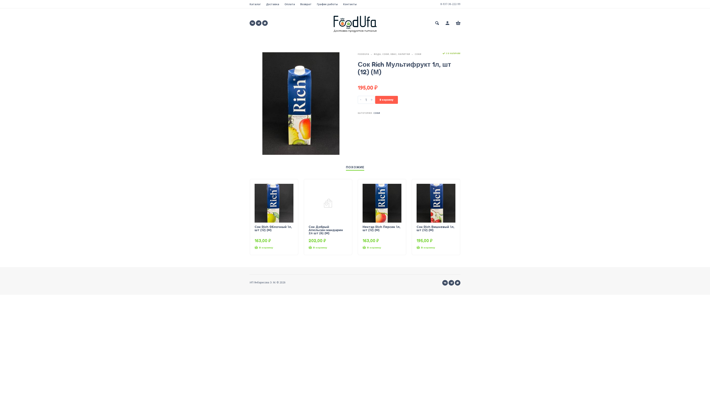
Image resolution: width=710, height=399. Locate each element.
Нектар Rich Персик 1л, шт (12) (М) (381, 228)
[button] (437, 23)
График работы (327, 4)
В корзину (386, 99)
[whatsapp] (265, 23)
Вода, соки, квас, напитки (392, 54)
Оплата (290, 4)
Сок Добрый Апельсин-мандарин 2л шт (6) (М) (326, 230)
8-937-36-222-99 (450, 4)
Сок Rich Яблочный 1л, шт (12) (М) (273, 228)
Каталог (255, 4)
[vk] (252, 23)
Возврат (306, 4)
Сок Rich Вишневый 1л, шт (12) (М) (435, 228)
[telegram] (258, 23)
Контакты (350, 4)
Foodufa (363, 54)
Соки (418, 54)
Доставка (272, 4)
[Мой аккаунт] (447, 23)
